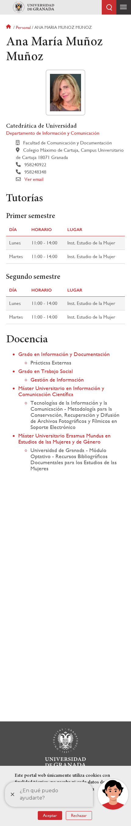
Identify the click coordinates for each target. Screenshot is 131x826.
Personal (23, 27)
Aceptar (50, 815)
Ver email (34, 179)
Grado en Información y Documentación (64, 354)
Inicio (9, 27)
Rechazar (79, 815)
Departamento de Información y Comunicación (52, 133)
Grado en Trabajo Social (45, 371)
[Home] (33, 7)
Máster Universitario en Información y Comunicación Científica (61, 391)
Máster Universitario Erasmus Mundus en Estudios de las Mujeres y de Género (64, 438)
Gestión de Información (57, 379)
